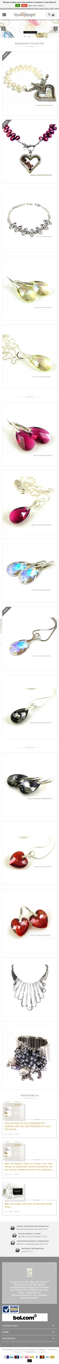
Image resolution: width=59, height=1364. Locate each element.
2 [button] (29, 36)
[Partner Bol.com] (25, 1317)
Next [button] (56, 28)
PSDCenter (18, 1352)
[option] (29, 28)
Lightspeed (41, 1352)
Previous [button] (3, 28)
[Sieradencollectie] (25, 14)
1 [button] (24, 36)
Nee (24, 6)
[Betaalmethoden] (6, 1357)
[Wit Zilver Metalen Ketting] (29, 989)
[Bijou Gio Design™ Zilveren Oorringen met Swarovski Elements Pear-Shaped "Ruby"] (29, 434)
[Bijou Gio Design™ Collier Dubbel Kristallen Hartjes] (29, 220)
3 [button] (33, 36)
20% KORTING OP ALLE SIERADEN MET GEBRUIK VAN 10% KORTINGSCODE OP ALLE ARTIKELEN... (27, 1126)
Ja (18, 6)
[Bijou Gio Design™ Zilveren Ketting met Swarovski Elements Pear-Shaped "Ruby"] (29, 502)
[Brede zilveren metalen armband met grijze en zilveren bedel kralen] (29, 1058)
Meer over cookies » (36, 6)
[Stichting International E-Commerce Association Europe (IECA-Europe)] (10, 1309)
